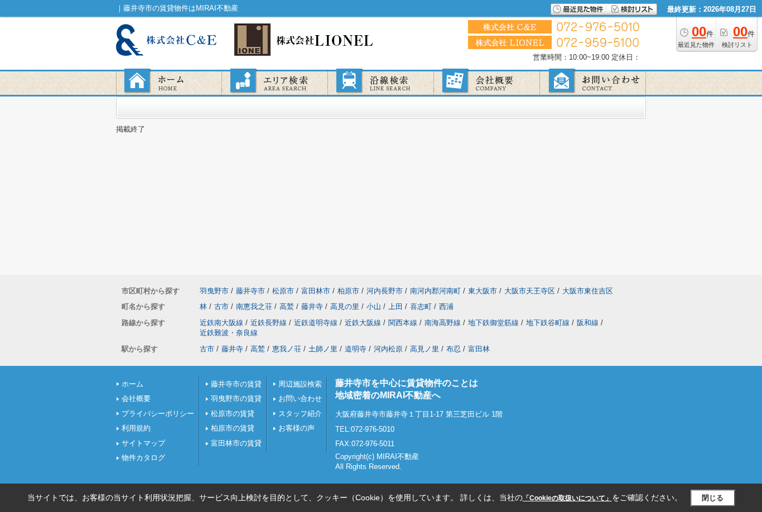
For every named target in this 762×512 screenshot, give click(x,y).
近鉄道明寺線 (315, 322)
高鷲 (286, 306)
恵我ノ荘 (286, 349)
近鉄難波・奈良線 (229, 333)
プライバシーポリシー (158, 413)
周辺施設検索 (300, 384)
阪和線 (588, 322)
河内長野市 (384, 291)
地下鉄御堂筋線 (493, 322)
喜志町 (421, 306)
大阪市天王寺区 (529, 291)
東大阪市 (482, 291)
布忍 (453, 349)
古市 (221, 306)
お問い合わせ (300, 398)
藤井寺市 (250, 291)
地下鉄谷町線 (548, 322)
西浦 (446, 306)
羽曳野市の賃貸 (236, 398)
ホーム (132, 384)
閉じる (713, 498)
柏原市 (348, 291)
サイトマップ (143, 443)
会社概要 (136, 398)
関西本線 (402, 322)
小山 (373, 306)
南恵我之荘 (254, 306)
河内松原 (388, 349)
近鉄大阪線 (363, 322)
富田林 (479, 349)
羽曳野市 (214, 291)
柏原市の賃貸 (232, 428)
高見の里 (344, 306)
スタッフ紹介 (300, 413)
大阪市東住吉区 (587, 291)
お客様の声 (296, 428)
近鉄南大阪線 (221, 322)
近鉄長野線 (268, 322)
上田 (395, 306)
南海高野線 (443, 322)
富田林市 (315, 291)
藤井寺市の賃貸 (236, 384)
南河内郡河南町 (435, 291)
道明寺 (355, 349)
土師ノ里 (322, 349)
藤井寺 (312, 306)
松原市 (283, 291)
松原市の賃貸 (232, 413)
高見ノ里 (424, 349)
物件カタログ (143, 457)
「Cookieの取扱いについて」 (567, 498)
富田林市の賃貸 (236, 443)
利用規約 (136, 428)
